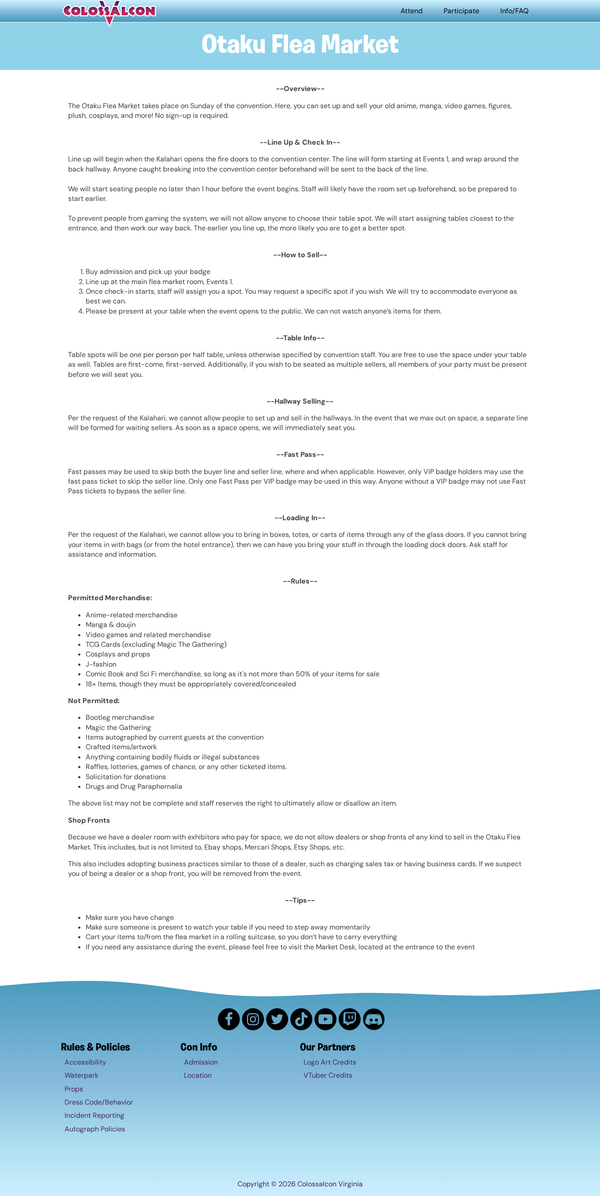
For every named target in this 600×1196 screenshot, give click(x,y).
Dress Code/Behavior (99, 1102)
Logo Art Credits (330, 1062)
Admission (201, 1062)
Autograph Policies (95, 1129)
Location (198, 1075)
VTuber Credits (328, 1075)
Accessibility (85, 1062)
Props (74, 1089)
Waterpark (81, 1075)
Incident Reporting (94, 1115)
